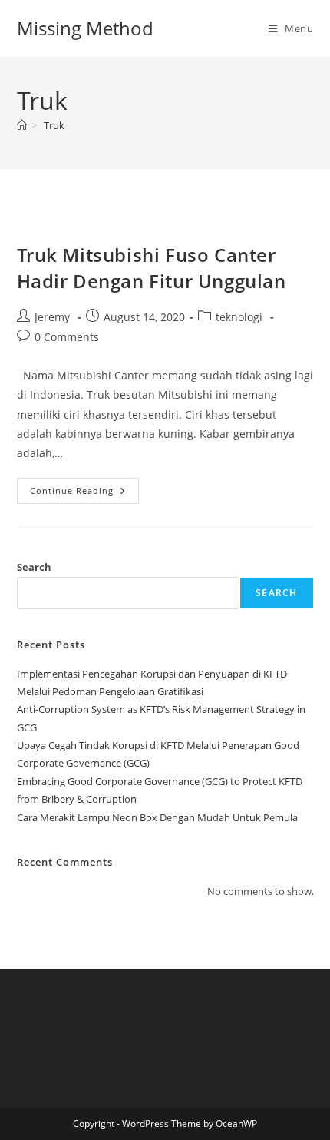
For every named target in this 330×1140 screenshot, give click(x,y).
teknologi (239, 317)
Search (34, 567)
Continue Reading (84, 493)
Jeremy (52, 317)
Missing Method (85, 28)
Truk (54, 125)
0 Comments (67, 337)
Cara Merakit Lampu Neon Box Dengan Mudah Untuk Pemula (157, 817)
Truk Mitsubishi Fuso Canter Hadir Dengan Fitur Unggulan (151, 267)
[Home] (22, 125)
